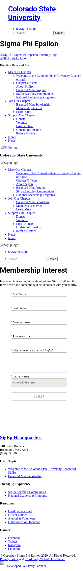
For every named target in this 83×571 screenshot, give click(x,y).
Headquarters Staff (20, 511)
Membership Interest (29, 205)
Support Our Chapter (21, 213)
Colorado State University (32, 13)
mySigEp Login (18, 251)
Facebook (14, 538)
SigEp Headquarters (21, 437)
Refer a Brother (26, 231)
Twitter (12, 541)
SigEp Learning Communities (35, 191)
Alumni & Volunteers (21, 518)
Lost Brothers (24, 223)
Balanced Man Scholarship (33, 202)
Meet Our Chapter (19, 169)
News (12, 234)
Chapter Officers (26, 180)
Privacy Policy (9, 559)
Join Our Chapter (19, 198)
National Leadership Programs (35, 195)
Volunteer (22, 220)
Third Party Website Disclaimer (45, 559)
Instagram (14, 545)
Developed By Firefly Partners (26, 566)
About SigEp (24, 184)
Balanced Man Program (31, 187)
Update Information (28, 227)
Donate (20, 216)
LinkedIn (14, 548)
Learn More (23, 209)
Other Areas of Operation (24, 522)
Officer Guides (17, 515)
